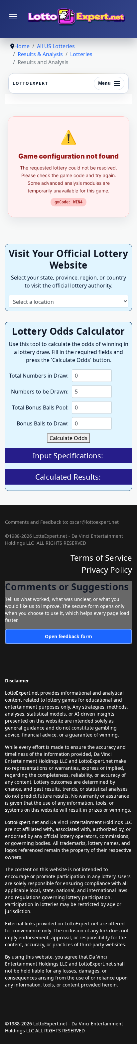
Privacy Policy (106, 569)
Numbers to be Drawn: (39, 391)
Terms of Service (101, 557)
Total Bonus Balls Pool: (40, 407)
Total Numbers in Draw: (38, 375)
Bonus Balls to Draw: (42, 423)
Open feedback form (68, 636)
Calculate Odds (68, 438)
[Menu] (13, 17)
